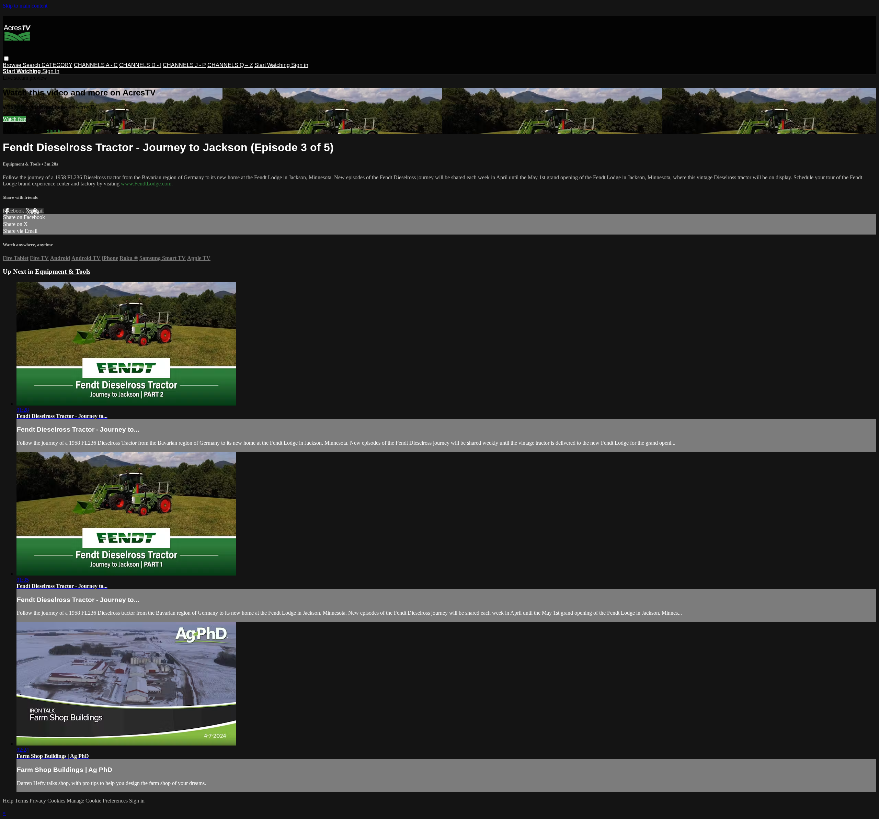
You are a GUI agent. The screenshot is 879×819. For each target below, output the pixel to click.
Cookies (57, 801)
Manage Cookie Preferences (98, 801)
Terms (22, 801)
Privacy (38, 801)
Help (9, 801)
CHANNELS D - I (140, 65)
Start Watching (272, 65)
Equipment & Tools (22, 164)
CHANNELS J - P (184, 65)
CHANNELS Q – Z (230, 65)
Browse (13, 65)
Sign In (50, 71)
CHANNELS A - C (96, 65)
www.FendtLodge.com (146, 183)
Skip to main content (25, 6)
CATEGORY (57, 65)
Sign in (299, 65)
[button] (6, 58)
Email (37, 211)
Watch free (14, 119)
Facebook (14, 211)
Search (32, 65)
